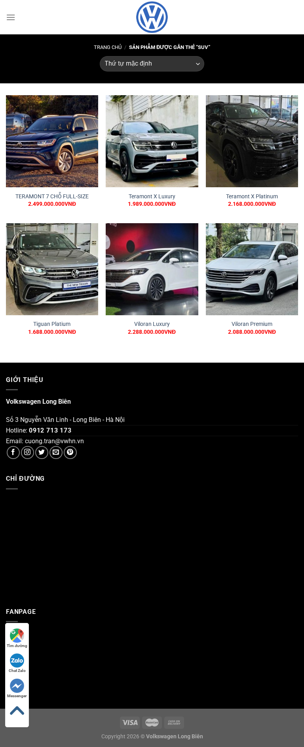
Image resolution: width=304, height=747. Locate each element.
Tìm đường (17, 646)
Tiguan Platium (51, 324)
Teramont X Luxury (152, 196)
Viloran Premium (252, 324)
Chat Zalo (17, 670)
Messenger (17, 696)
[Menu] (10, 17)
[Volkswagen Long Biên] (152, 17)
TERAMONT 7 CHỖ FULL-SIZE (52, 196)
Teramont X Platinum (252, 196)
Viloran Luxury (152, 324)
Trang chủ (108, 47)
